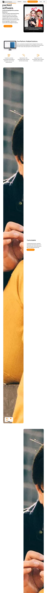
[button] (8, 26)
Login (41, 1)
